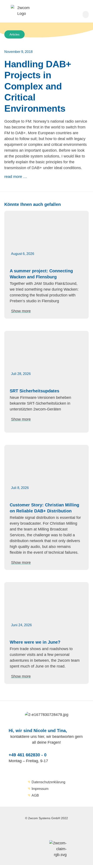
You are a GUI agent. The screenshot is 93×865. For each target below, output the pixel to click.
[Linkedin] (42, 830)
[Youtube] (66, 830)
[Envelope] (18, 830)
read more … (15, 176)
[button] (86, 14)
